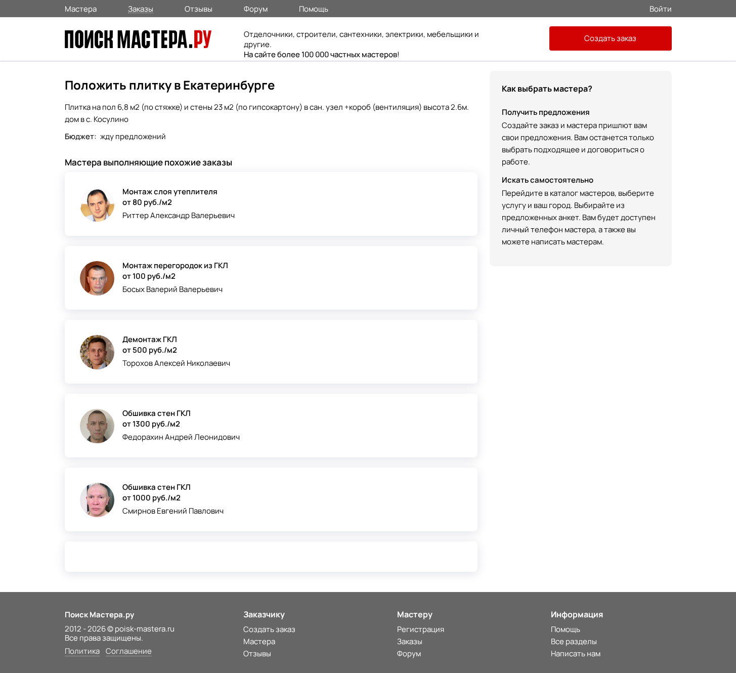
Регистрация (420, 629)
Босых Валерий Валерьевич (172, 289)
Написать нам (575, 653)
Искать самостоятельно (547, 180)
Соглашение (129, 651)
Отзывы (198, 8)
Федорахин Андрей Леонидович (181, 437)
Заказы (140, 8)
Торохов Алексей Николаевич (176, 363)
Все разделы (574, 641)
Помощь (313, 8)
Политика (82, 651)
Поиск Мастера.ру (99, 614)
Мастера (81, 8)
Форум (256, 8)
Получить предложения (546, 112)
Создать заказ (610, 38)
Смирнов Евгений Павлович (173, 511)
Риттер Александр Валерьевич (178, 215)
